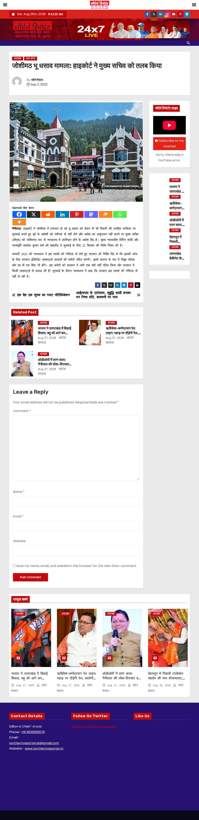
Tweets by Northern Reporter (94, 726)
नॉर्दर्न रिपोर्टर (37, 80)
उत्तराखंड (17, 58)
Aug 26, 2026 (163, 685)
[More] (19, 222)
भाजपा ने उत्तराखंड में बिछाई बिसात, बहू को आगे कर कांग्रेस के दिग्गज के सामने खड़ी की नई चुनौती (29, 680)
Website (19, 541)
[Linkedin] (62, 214)
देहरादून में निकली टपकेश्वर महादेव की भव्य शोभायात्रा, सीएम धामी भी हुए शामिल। (165, 678)
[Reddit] (48, 214)
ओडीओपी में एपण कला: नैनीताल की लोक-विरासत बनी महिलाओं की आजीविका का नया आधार (121, 680)
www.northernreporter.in (44, 748)
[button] (188, 43)
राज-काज (30, 58)
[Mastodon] (91, 214)
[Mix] (105, 214)
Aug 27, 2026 (47, 338)
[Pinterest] (77, 214)
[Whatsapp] (120, 214)
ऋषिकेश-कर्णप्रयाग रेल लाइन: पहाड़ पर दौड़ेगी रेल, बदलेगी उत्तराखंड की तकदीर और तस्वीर (76, 680)
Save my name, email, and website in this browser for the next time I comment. (76, 566)
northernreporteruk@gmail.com (34, 743)
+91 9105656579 (33, 732)
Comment (22, 411)
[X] (33, 214)
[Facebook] (19, 214)
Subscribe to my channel (171, 143)
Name (18, 492)
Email (18, 516)
